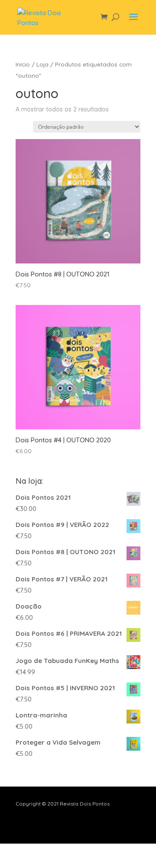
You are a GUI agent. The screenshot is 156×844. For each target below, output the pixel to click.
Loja (42, 64)
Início (23, 64)
